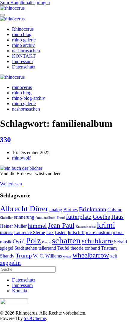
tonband (92, 248)
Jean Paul (61, 225)
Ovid (19, 241)
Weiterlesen (11, 183)
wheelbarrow (91, 255)
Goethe (101, 216)
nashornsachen (26, 50)
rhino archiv (23, 45)
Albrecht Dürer (24, 208)
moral (118, 232)
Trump (24, 255)
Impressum (22, 61)
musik (5, 242)
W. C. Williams (47, 256)
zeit (113, 256)
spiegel (6, 248)
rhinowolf (21, 157)
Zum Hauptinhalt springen (25, 2)
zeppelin (10, 262)
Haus (117, 216)
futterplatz (79, 216)
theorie (76, 248)
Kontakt (19, 290)
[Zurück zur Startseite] (12, 8)
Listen (61, 232)
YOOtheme (35, 318)
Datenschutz (23, 66)
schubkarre (97, 241)
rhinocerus (22, 87)
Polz (33, 240)
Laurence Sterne (29, 232)
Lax (50, 232)
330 (5, 140)
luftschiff (76, 232)
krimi (106, 225)
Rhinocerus (23, 29)
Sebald (120, 242)
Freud (61, 217)
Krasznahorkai (86, 226)
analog (56, 209)
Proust (46, 242)
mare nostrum (99, 232)
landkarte (6, 233)
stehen (31, 248)
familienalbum (45, 217)
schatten (66, 240)
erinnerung (24, 217)
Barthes (70, 209)
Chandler (6, 217)
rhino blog (22, 34)
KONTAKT (24, 56)
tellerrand (47, 248)
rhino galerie (24, 39)
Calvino (114, 209)
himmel (37, 225)
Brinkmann (92, 209)
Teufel (63, 248)
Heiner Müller (13, 226)
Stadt (19, 248)
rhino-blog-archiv (28, 98)
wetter (67, 256)
